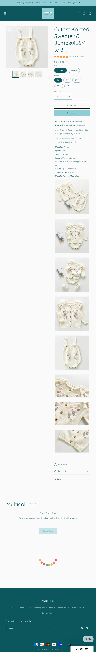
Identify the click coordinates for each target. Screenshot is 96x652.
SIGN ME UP (48, 333)
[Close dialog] (69, 315)
